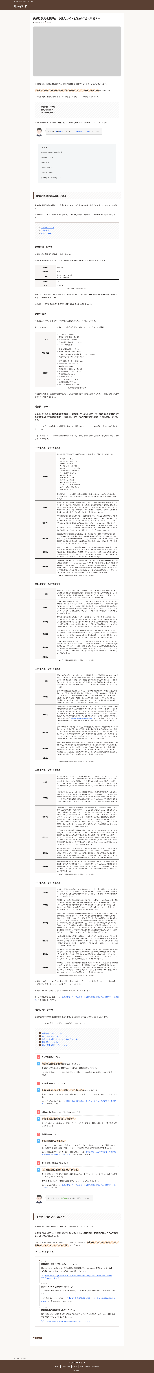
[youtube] (79, 1363)
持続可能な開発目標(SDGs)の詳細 (81, 718)
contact (87, 1366)
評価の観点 (45, 162)
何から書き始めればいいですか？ (54, 1036)
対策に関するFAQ (47, 172)
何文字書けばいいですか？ (52, 1033)
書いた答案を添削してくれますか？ (55, 1045)
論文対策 (38, 1338)
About (81, 1366)
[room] (74, 1363)
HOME (57, 1366)
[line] (77, 1363)
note (60, 131)
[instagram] (72, 1363)
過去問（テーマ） (47, 167)
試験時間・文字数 (47, 157)
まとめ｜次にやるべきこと (51, 177)
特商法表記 (95, 1366)
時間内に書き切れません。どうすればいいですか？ (61, 1039)
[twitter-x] (69, 1363)
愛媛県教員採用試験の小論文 (52, 152)
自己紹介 (87, 131)
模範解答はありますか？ (51, 1042)
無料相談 (78, 131)
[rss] (82, 1363)
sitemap (74, 1366)
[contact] (84, 1363)
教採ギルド (20, 6)
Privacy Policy (66, 1366)
